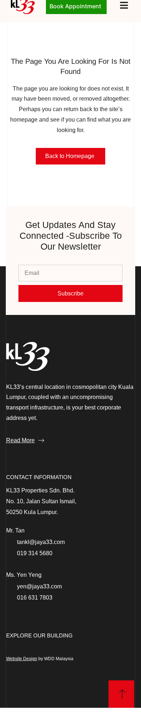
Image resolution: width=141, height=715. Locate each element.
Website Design (21, 658)
